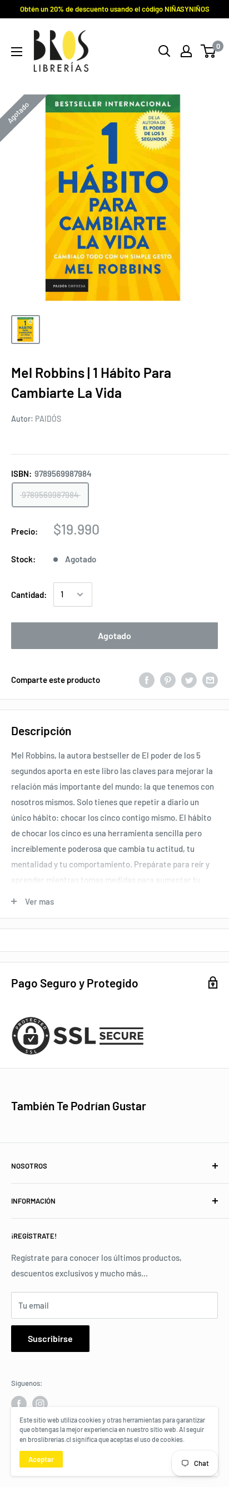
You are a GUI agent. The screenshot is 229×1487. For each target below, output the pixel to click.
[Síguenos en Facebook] (19, 1403)
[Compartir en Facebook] (147, 679)
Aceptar (41, 1459)
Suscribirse (50, 1338)
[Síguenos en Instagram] (40, 1403)
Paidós (48, 418)
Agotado (114, 635)
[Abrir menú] (16, 51)
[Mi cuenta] (186, 51)
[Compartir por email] (210, 679)
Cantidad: (29, 595)
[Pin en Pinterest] (168, 679)
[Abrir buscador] (164, 51)
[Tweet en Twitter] (189, 679)
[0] (209, 51)
